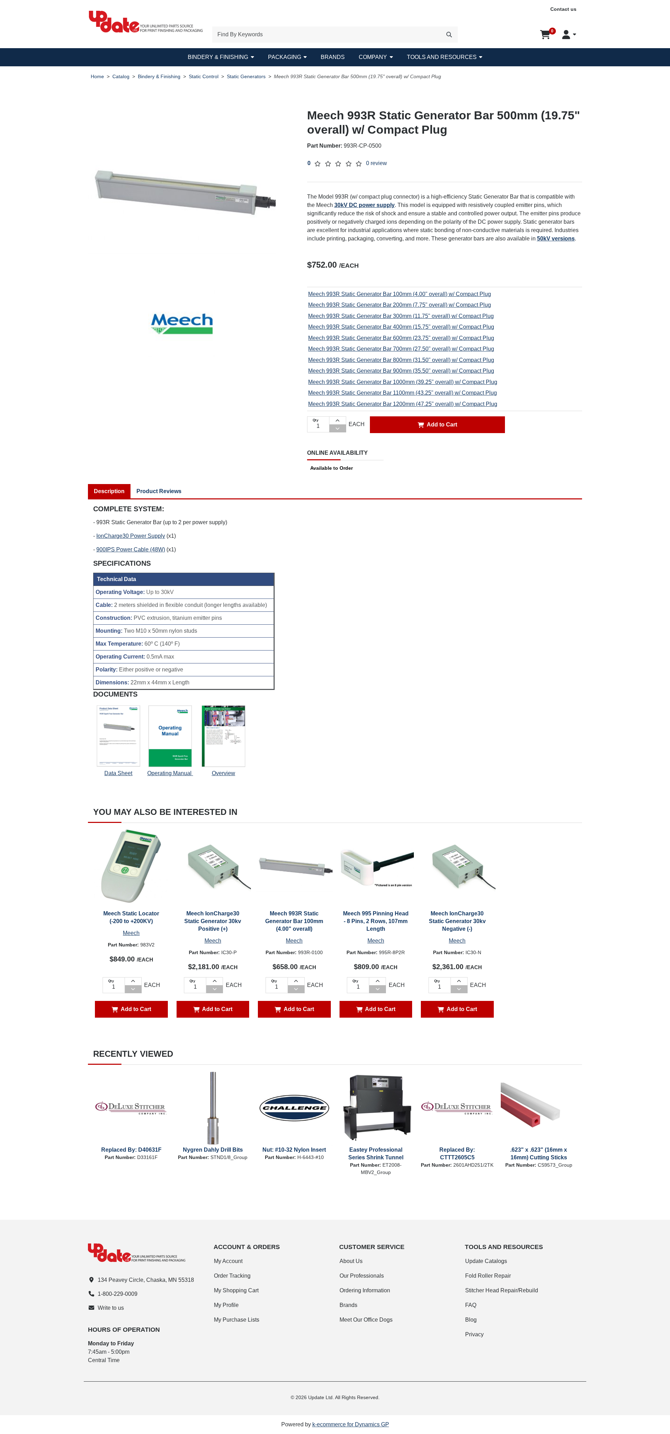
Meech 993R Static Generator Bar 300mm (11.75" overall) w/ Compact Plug (401, 316)
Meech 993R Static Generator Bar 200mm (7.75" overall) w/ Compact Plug (399, 305)
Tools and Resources (442, 57)
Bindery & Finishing (218, 57)
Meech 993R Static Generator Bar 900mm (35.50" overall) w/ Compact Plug (401, 371)
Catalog (120, 76)
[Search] (449, 34)
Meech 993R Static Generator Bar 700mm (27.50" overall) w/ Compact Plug (401, 349)
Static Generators (246, 76)
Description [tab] (109, 491)
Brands (333, 57)
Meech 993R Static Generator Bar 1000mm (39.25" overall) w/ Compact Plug (402, 382)
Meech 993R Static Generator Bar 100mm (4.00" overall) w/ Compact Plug (399, 294)
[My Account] (569, 34)
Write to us (111, 1308)
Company (373, 57)
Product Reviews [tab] (158, 491)
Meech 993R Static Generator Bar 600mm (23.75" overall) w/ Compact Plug (401, 338)
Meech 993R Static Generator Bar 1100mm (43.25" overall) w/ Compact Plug (402, 393)
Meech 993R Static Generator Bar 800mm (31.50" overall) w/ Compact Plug (401, 360)
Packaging (284, 57)
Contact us (563, 9)
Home (97, 76)
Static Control (203, 76)
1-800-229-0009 (117, 1294)
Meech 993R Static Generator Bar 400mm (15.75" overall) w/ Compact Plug (401, 327)
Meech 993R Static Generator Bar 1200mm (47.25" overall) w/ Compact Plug (402, 404)
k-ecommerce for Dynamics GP (350, 1424)
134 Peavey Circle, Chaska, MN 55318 (146, 1280)
